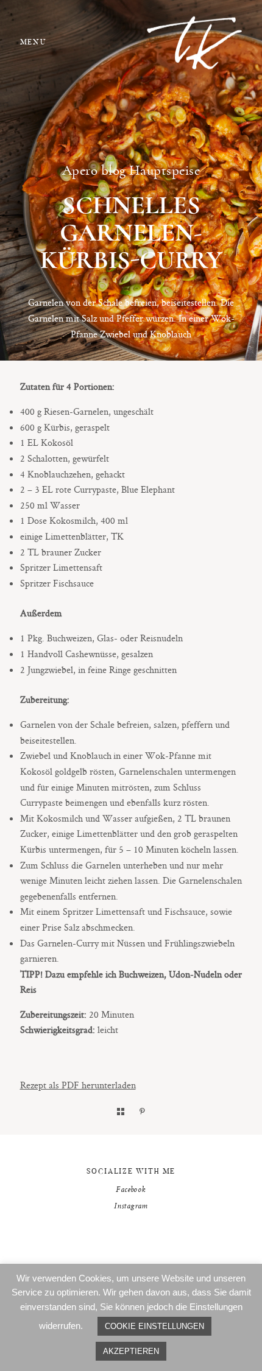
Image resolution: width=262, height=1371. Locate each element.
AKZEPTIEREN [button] (131, 1351)
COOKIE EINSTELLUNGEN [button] (154, 1326)
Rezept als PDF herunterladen (78, 1085)
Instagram (131, 1206)
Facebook (131, 1190)
